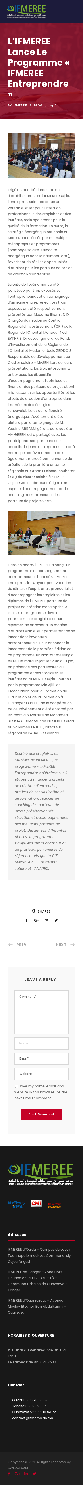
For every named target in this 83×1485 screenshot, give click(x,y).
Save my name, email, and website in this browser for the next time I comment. (40, 1092)
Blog (38, 105)
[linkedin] (26, 1474)
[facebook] (9, 1474)
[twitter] (34, 1474)
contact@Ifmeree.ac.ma (32, 1418)
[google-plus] (17, 1474)
